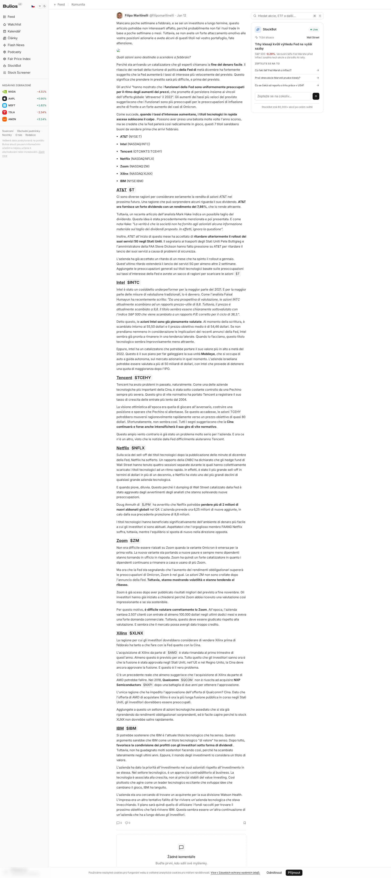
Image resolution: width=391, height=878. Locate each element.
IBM (120, 728)
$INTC (133, 282)
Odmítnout (274, 873)
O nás (18, 134)
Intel (120, 282)
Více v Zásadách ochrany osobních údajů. (235, 872)
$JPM (146, 504)
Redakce (30, 134)
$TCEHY (143, 377)
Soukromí (7, 131)
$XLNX (136, 633)
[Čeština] (33, 6)
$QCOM (187, 680)
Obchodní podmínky (28, 131)
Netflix (122, 448)
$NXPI (147, 685)
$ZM (134, 540)
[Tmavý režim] (42, 6)
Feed (61, 4)
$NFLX (138, 448)
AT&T (121, 189)
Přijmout (294, 873)
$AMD (172, 653)
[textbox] (283, 96)
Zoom (122, 540)
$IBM (131, 728)
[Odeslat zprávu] (316, 96)
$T (131, 189)
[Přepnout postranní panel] (48, 439)
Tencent (124, 377)
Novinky (7, 134)
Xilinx (121, 633)
